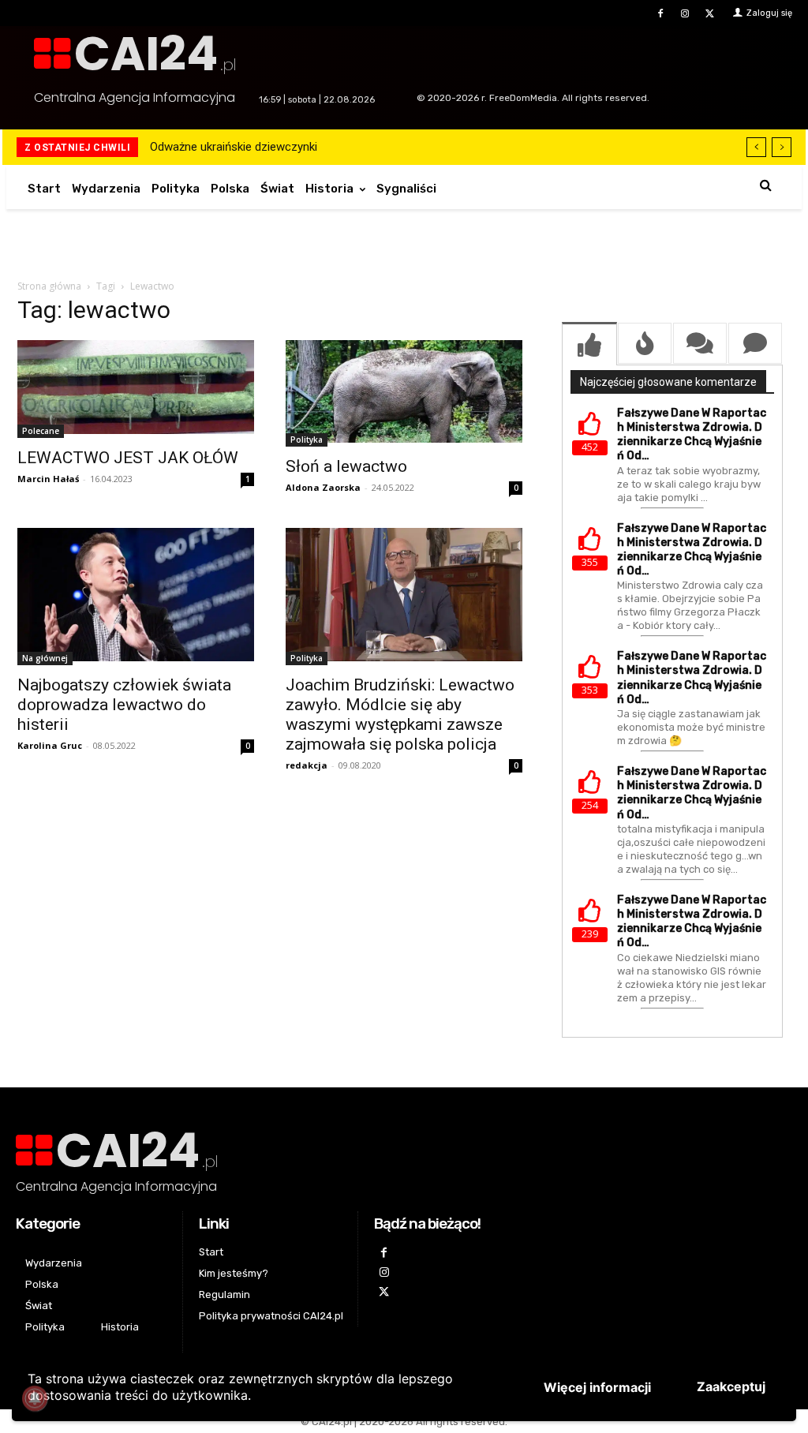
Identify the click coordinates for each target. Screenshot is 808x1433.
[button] (766, 185)
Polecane (40, 430)
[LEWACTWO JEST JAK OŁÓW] (135, 389)
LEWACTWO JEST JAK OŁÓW (127, 457)
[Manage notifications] (34, 1398)
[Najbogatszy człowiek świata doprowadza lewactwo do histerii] (135, 596)
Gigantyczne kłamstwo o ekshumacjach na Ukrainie (287, 147)
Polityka (306, 439)
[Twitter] (710, 14)
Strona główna (49, 286)
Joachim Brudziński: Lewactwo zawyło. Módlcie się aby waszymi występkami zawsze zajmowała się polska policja (400, 714)
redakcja (306, 765)
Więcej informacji (597, 1387)
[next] (781, 147)
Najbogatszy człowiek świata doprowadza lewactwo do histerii (124, 704)
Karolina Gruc (49, 745)
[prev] (756, 147)
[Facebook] (660, 14)
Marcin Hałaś (48, 479)
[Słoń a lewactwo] (404, 393)
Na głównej (45, 658)
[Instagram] (685, 14)
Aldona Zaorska (323, 487)
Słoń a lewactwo (346, 466)
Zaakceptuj (731, 1386)
